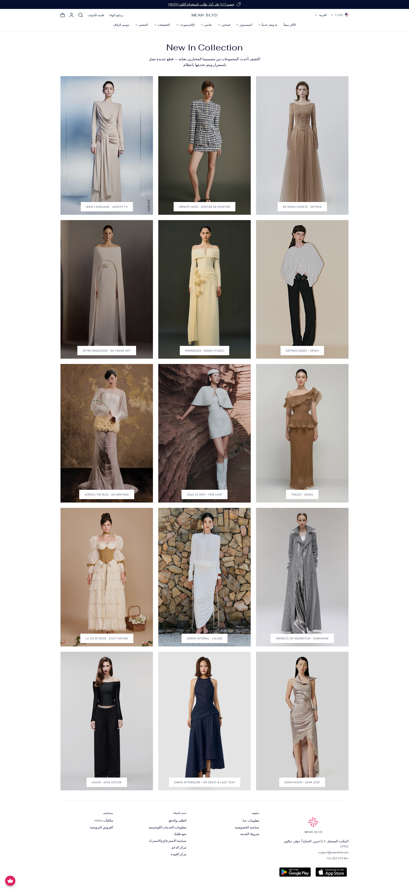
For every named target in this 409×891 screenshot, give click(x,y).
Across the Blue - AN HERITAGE (107, 495)
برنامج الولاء (116, 15)
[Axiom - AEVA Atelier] (106, 721)
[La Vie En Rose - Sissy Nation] (106, 577)
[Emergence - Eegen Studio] (204, 289)
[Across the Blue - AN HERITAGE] (106, 433)
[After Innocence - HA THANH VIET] (106, 289)
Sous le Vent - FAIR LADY (204, 495)
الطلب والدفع (177, 820)
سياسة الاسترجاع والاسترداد (168, 840)
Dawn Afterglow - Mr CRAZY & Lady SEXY (204, 782)
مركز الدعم (178, 847)
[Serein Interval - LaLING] (204, 577)
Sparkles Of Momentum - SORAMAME (302, 638)
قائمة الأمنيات (96, 15)
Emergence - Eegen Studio (204, 351)
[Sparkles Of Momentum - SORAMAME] (302, 577)
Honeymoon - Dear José (302, 782)
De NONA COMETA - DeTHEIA (302, 207)
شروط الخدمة (249, 834)
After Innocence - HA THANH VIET (107, 351)
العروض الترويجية (101, 827)
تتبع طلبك (180, 834)
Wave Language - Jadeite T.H (107, 207)
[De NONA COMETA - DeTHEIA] (302, 145)
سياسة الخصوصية (247, 827)
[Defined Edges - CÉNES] (302, 289)
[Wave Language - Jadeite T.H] (106, 145)
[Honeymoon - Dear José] (302, 721)
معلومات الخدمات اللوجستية (168, 827)
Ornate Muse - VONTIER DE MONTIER (204, 207)
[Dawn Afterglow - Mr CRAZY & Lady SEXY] (204, 721)
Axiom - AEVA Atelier (107, 782)
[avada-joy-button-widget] (10, 881)
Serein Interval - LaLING (204, 638)
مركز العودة (178, 854)
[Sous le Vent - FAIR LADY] (204, 433)
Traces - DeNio (302, 495)
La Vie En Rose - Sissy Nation (107, 638)
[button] (81, 15)
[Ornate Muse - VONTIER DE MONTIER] (204, 145)
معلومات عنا (251, 820)
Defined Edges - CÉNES (302, 351)
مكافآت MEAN (104, 820)
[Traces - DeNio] (302, 433)
